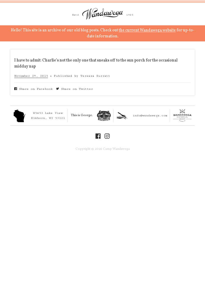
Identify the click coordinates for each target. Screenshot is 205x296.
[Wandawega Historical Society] (182, 115)
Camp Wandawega (102, 14)
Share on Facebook (35, 89)
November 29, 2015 (31, 76)
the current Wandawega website (147, 30)
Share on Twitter (76, 89)
